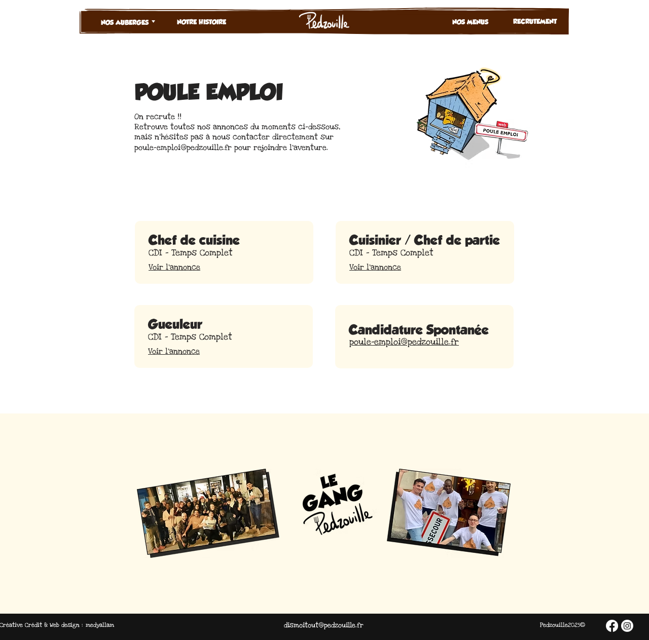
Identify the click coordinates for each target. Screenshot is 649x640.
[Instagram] (627, 626)
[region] (137, 50)
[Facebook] (612, 626)
